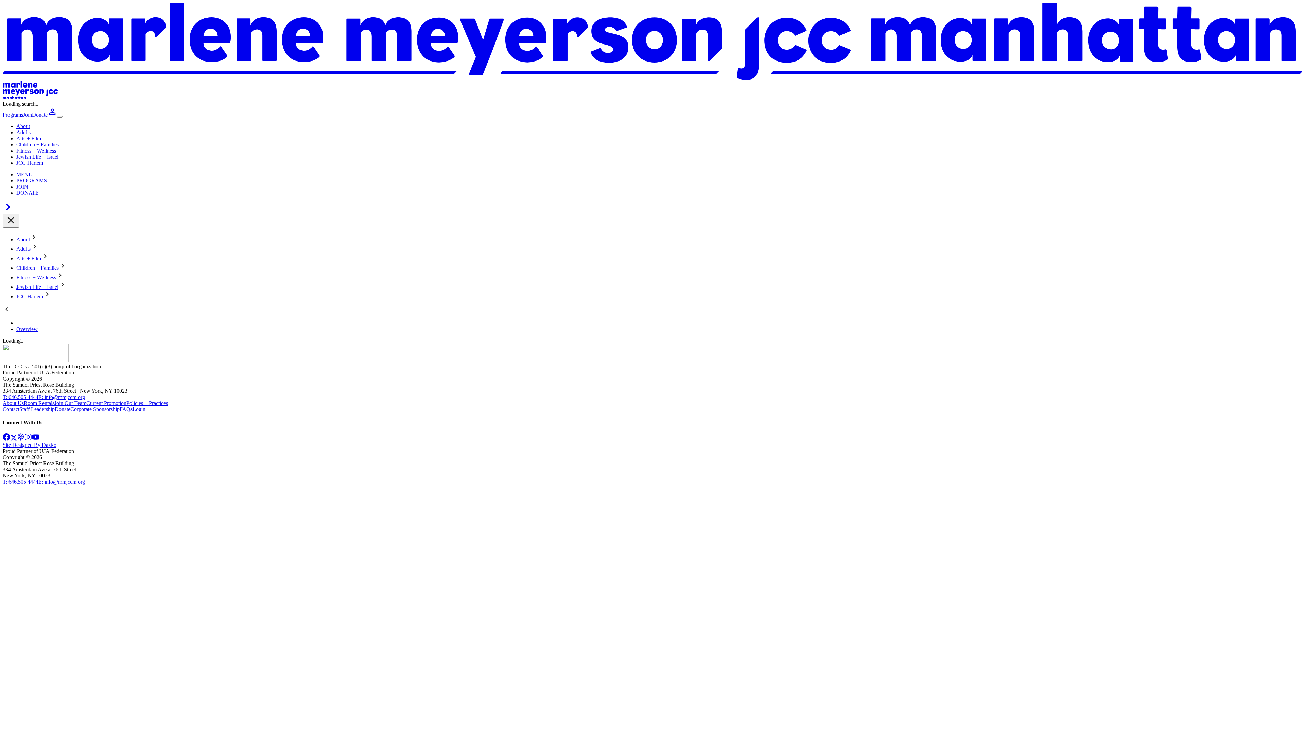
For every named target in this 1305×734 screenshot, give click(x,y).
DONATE (27, 193)
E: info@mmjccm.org (61, 397)
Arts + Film (28, 138)
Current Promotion (106, 403)
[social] (6, 439)
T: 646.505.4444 (20, 397)
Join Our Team (70, 403)
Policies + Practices (147, 403)
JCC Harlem (29, 163)
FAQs (126, 409)
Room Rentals (39, 403)
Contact (11, 409)
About (23, 126)
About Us (13, 403)
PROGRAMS (31, 181)
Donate (62, 409)
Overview (27, 329)
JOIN (22, 187)
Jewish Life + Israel (37, 157)
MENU (24, 174)
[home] (36, 360)
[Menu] (60, 117)
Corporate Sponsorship (95, 409)
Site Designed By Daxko (29, 445)
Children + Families (37, 144)
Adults (23, 132)
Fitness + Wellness (36, 151)
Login (139, 409)
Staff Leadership (37, 409)
